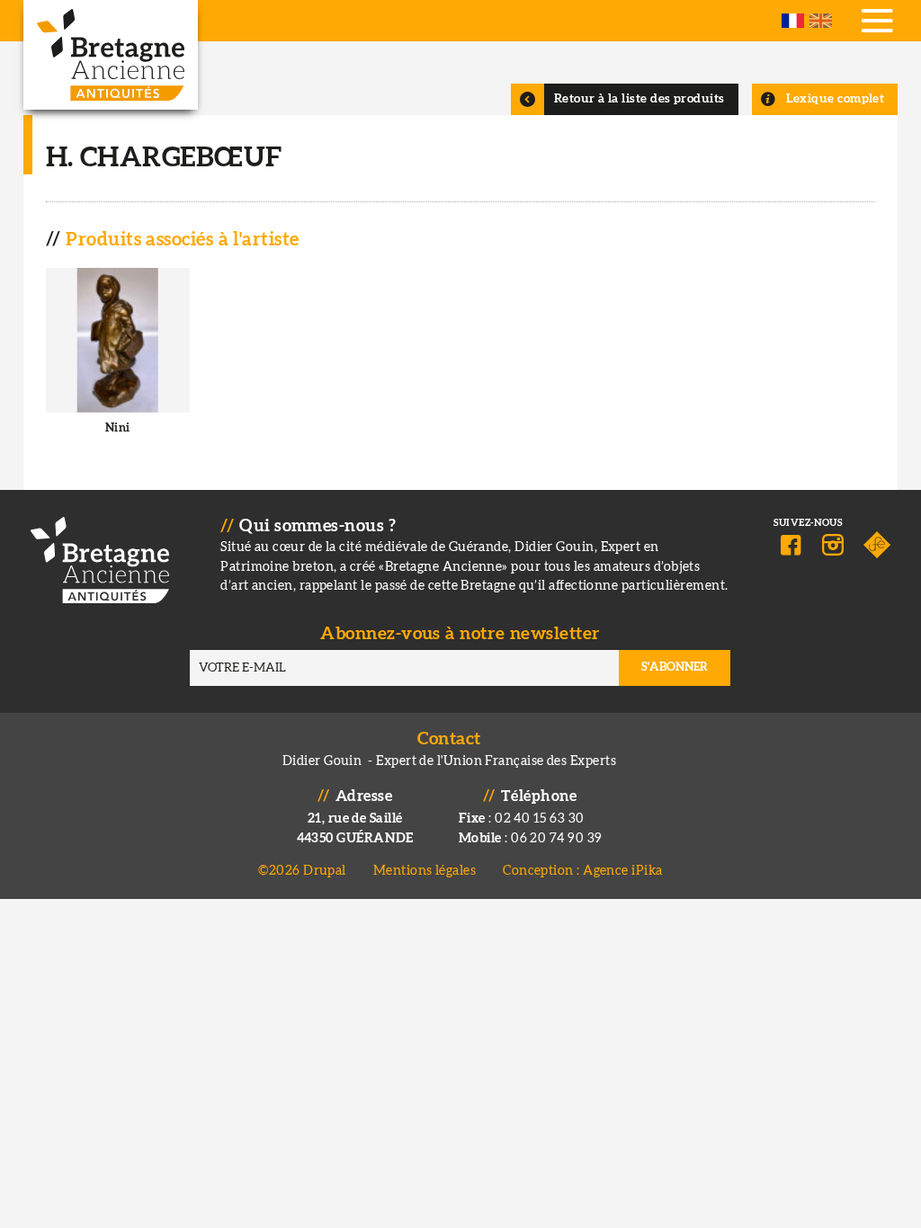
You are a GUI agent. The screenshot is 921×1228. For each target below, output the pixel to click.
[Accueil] (111, 55)
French (793, 20)
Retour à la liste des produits (639, 99)
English (820, 20)
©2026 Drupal (301, 870)
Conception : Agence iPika (582, 870)
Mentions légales (424, 870)
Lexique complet (835, 99)
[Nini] (118, 365)
